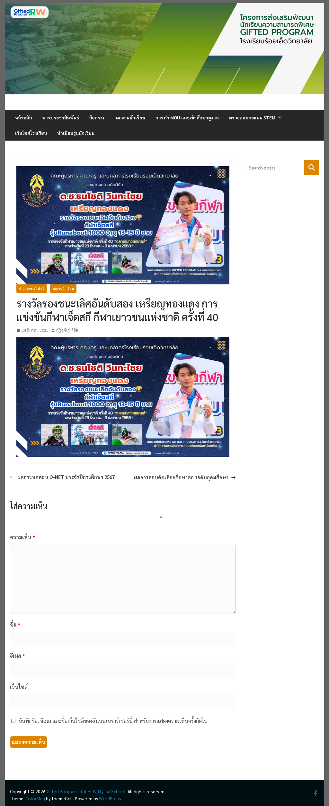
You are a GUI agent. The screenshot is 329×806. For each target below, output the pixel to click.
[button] (278, 117)
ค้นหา (311, 167)
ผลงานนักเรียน (130, 117)
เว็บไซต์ (19, 686)
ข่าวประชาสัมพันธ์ (60, 117)
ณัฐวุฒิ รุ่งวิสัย (67, 330)
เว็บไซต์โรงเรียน (31, 133)
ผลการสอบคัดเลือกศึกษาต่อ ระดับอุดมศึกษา (181, 477)
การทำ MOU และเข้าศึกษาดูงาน (187, 117)
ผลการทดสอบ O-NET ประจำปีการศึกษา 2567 (66, 477)
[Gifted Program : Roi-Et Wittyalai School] (164, 7)
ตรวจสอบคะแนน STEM (252, 117)
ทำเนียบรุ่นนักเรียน (75, 133)
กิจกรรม (97, 117)
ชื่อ (15, 624)
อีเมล (17, 655)
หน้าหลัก (23, 117)
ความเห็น (22, 537)
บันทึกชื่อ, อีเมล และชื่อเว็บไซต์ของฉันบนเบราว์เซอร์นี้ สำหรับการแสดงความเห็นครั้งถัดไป (113, 720)
